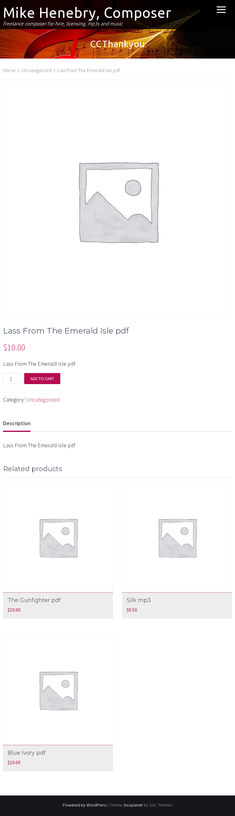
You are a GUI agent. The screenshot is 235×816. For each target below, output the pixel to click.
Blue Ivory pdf (27, 752)
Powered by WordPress (84, 805)
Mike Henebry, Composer (87, 13)
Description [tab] (17, 423)
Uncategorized (36, 70)
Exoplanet (133, 805)
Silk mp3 (139, 600)
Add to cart (42, 378)
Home (9, 70)
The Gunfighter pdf (34, 600)
